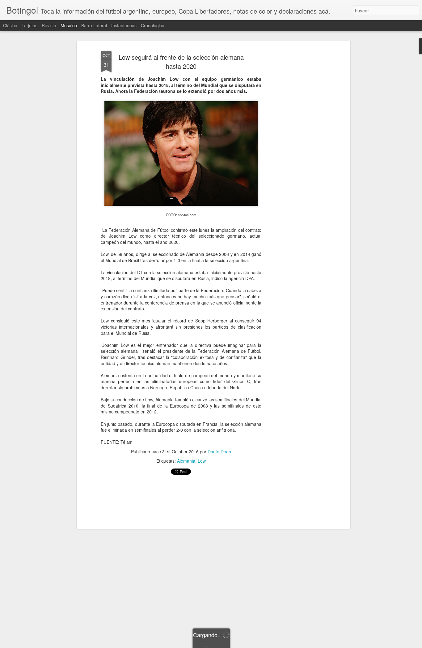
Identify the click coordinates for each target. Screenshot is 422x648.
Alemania (186, 461)
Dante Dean (219, 451)
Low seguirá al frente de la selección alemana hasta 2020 (181, 62)
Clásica (10, 25)
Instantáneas (124, 25)
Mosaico (69, 25)
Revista (49, 25)
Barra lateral (94, 25)
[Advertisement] (295, 146)
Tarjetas (29, 25)
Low (202, 461)
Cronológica (152, 25)
